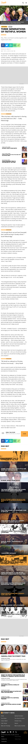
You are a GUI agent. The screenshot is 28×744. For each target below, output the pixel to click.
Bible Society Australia (20, 725)
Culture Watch (4, 720)
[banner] (3, 2)
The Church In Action (20, 718)
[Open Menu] (26, 3)
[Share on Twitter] (7, 45)
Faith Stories (4, 723)
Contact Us (4, 739)
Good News (4, 26)
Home (2, 716)
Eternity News (8, 713)
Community (4, 741)
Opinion (16, 723)
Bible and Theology (5, 725)
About (2, 736)
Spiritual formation (19, 716)
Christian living (18, 720)
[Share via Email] (15, 45)
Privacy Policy (18, 736)
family (10, 26)
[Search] (23, 3)
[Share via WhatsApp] (11, 45)
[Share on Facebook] (3, 45)
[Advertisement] (14, 75)
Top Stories (3, 718)
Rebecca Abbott (6, 49)
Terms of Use (18, 739)
